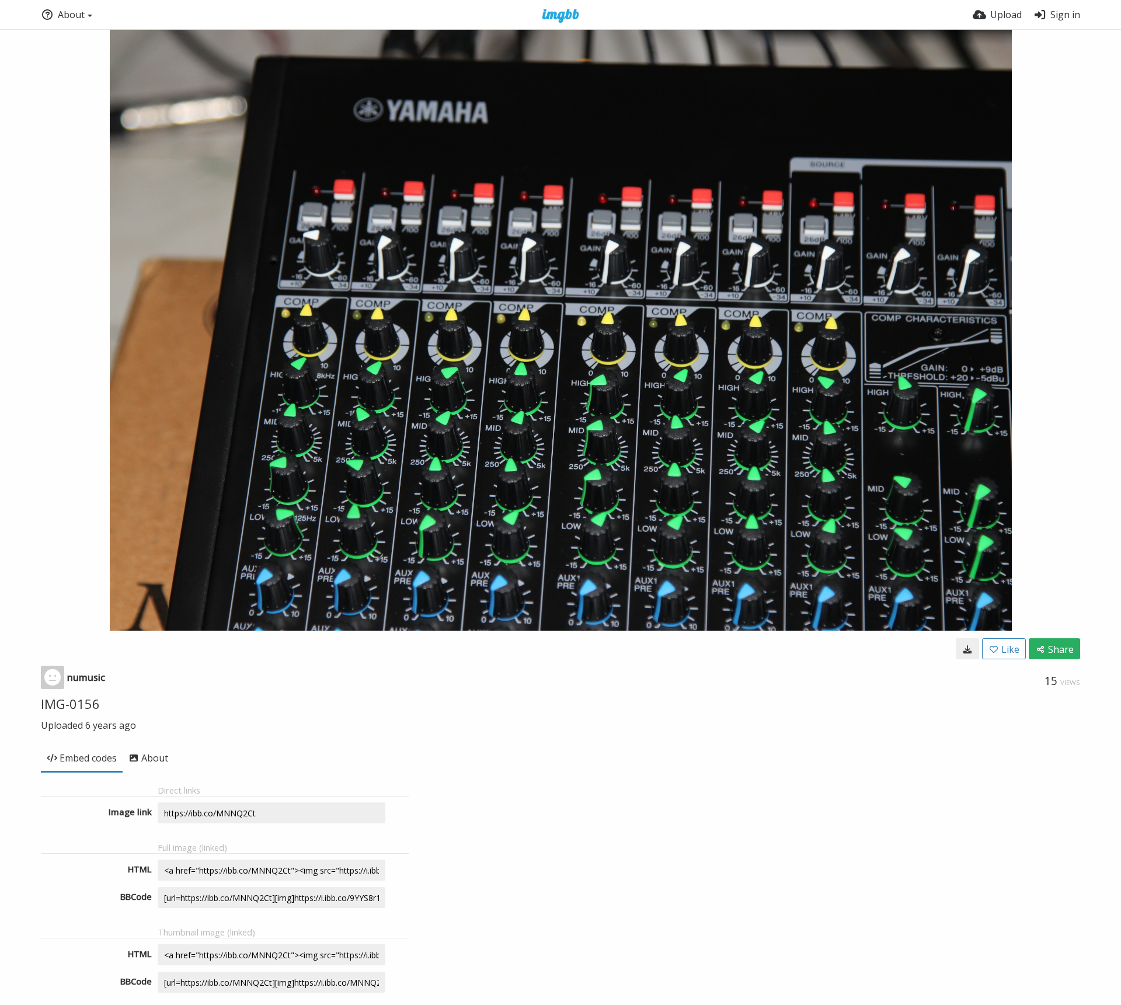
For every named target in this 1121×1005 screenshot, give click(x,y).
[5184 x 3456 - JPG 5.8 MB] (967, 648)
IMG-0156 (70, 703)
